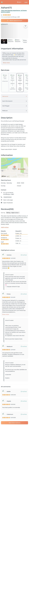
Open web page (8, 200)
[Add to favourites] (25, 26)
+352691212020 (7, 197)
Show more (6, 62)
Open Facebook (8, 202)
